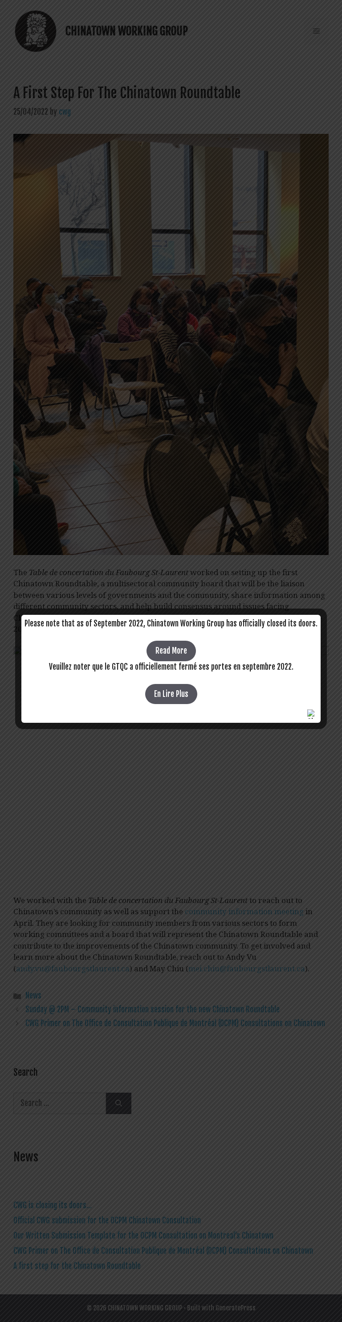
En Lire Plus (171, 694)
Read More (171, 650)
